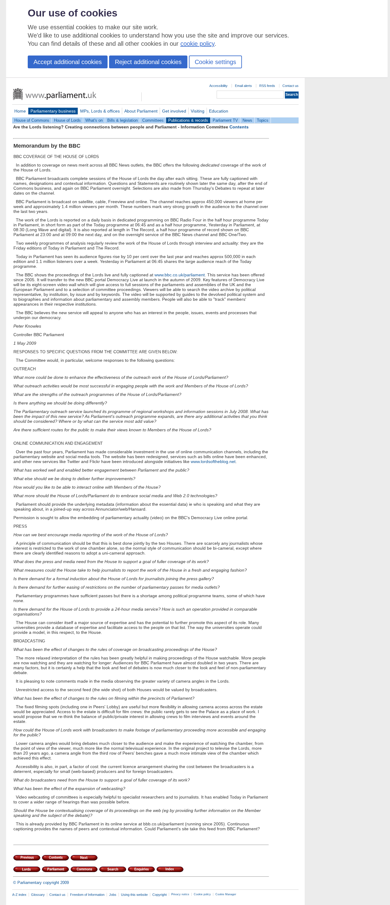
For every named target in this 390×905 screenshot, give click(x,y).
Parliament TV (225, 120)
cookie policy (197, 43)
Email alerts (243, 86)
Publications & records (188, 120)
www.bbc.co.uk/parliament (179, 274)
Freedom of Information (87, 894)
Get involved (174, 111)
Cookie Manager (225, 894)
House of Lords (67, 120)
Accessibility (218, 86)
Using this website (134, 894)
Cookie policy (202, 894)
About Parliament (141, 111)
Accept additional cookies (68, 62)
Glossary (38, 894)
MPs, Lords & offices (100, 111)
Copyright (159, 894)
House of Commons (31, 120)
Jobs (112, 894)
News (247, 120)
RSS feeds (267, 86)
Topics (262, 120)
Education (218, 111)
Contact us (290, 86)
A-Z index (19, 894)
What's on (94, 120)
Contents (239, 126)
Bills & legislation (122, 120)
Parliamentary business (53, 111)
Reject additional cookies (148, 62)
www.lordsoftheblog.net (213, 461)
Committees (153, 120)
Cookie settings (215, 62)
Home (20, 111)
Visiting (197, 111)
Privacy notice (180, 894)
